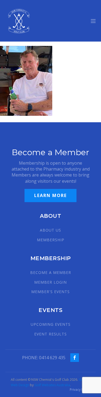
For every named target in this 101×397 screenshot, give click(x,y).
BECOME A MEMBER (50, 272)
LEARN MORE (50, 195)
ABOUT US (50, 230)
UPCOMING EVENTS (51, 324)
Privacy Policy (80, 390)
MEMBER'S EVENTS (50, 292)
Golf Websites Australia (52, 385)
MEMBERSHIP (50, 240)
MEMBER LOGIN (50, 282)
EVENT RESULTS (50, 334)
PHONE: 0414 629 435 (43, 358)
